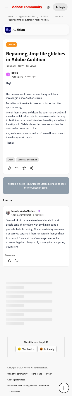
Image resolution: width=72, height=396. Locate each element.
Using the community (17, 373)
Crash (10, 159)
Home (10, 16)
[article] (36, 236)
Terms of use (36, 373)
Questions (58, 16)
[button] (6, 8)
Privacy (48, 373)
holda (14, 72)
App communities (27, 16)
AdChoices (15, 391)
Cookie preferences (16, 379)
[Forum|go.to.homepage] (27, 7)
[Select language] (48, 7)
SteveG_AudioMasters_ (24, 210)
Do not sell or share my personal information (28, 385)
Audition (44, 16)
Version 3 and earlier (27, 159)
